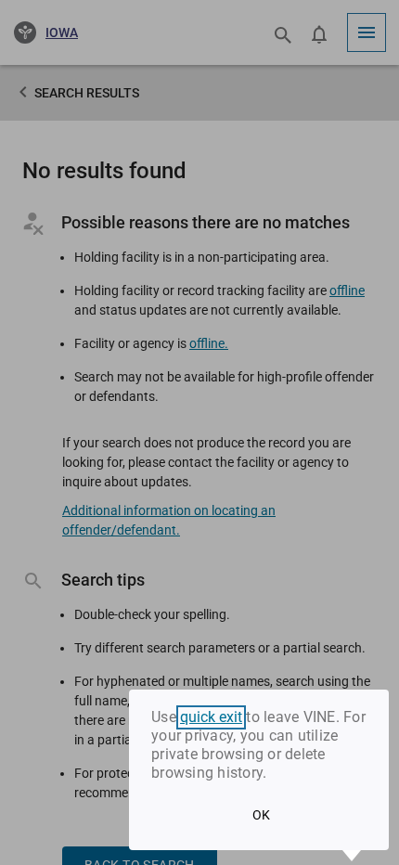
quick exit (211, 717)
